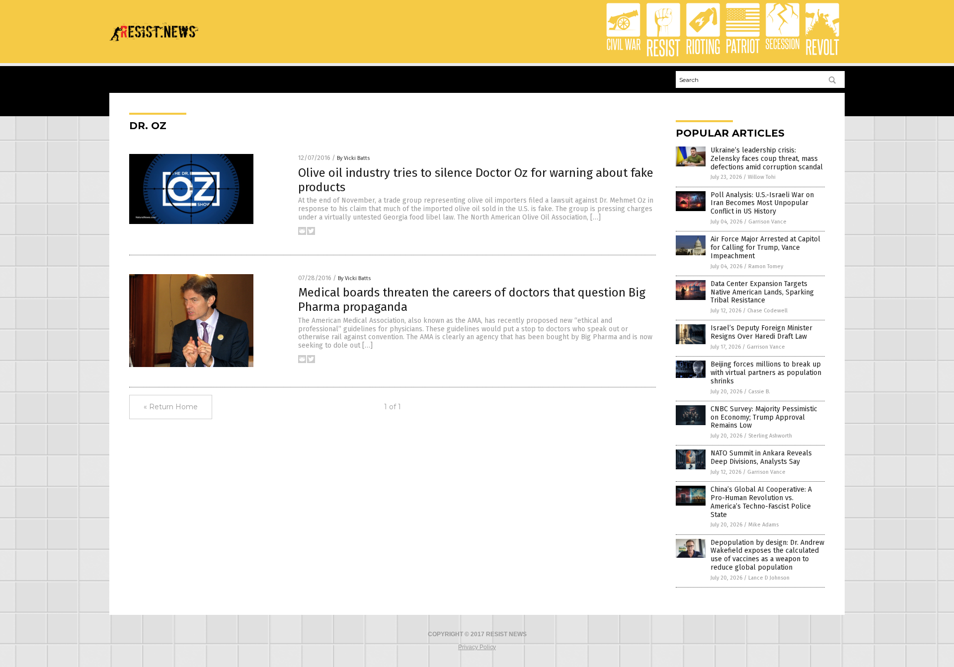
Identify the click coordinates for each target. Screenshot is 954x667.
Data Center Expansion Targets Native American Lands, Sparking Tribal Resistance (762, 292)
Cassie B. (759, 391)
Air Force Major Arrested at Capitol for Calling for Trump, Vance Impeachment (765, 247)
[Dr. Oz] (154, 44)
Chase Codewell (767, 310)
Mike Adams (763, 524)
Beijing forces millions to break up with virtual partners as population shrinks (766, 372)
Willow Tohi (762, 177)
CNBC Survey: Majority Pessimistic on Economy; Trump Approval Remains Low (764, 417)
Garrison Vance (767, 222)
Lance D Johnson (769, 578)
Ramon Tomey (765, 266)
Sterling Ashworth (770, 436)
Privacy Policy (477, 647)
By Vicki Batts (353, 158)
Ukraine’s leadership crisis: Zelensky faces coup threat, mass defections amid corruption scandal (767, 158)
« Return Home (171, 406)
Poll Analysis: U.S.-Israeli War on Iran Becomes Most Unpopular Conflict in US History (762, 203)
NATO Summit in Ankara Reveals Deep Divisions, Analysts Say (761, 457)
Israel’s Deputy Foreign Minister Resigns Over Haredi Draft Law (761, 332)
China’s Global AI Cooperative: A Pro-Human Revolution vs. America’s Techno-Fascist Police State (761, 502)
